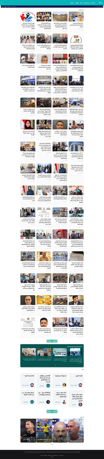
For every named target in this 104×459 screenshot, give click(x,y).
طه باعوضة (41, 402)
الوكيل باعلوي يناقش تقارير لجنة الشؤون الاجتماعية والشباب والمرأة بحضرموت (28, 176)
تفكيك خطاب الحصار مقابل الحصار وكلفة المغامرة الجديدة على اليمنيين (77, 397)
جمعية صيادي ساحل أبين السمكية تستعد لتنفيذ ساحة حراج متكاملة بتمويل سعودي (44, 359)
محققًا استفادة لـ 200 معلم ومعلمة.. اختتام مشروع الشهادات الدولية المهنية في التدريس (60, 360)
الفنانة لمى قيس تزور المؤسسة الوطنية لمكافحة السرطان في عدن (44, 175)
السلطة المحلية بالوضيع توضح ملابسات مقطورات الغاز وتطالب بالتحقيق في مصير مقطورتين (76, 46)
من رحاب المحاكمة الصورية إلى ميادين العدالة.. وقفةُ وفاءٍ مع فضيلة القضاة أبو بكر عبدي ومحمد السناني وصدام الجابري (77, 243)
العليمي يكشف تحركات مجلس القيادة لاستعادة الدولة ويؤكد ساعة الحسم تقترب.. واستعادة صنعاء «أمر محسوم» (77, 167)
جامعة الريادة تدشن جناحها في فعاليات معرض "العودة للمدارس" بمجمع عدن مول (28, 220)
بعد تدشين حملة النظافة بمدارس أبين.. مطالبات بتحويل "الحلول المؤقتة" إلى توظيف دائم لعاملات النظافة (60, 309)
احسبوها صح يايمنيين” (60, 375)
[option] (75, 355)
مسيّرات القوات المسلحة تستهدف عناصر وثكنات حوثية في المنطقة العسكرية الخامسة (60, 286)
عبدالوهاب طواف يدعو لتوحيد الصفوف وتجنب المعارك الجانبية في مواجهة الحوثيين (28, 308)
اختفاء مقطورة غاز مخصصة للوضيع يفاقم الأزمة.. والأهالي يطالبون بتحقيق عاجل (77, 264)
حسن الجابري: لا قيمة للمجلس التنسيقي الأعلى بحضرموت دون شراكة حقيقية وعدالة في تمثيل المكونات (44, 265)
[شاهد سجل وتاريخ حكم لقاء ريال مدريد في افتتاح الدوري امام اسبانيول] (28, 431)
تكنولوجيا (77, 3)
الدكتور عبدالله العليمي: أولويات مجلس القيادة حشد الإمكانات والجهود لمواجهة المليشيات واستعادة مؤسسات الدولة (76, 309)
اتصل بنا (41, 455)
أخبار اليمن (93, 3)
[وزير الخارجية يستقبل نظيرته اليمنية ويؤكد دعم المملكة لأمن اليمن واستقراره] (29, 352)
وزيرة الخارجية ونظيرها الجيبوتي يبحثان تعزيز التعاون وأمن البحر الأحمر (28, 198)
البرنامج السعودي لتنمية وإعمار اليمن (74, 346)
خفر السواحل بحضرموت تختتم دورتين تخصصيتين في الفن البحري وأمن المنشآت (61, 220)
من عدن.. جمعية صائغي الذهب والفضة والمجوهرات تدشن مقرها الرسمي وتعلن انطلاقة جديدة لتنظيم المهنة (76, 221)
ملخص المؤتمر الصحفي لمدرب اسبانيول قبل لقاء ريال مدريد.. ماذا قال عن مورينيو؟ (60, 439)
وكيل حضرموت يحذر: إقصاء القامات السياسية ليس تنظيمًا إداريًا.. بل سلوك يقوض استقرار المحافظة (76, 199)
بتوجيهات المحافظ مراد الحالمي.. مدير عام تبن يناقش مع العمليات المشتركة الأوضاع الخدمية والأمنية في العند (76, 331)
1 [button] (52, 444)
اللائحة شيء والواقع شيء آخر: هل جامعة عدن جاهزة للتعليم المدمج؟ (45, 378)
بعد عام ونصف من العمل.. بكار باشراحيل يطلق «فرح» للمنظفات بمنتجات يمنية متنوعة (44, 308)
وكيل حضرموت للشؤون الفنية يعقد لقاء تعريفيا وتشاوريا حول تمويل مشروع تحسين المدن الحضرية (77, 133)
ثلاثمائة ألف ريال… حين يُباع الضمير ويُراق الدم (44, 393)
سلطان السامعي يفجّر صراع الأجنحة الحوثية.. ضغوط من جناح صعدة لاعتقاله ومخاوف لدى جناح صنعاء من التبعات (44, 111)
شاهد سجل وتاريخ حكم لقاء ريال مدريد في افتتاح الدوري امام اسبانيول (29, 439)
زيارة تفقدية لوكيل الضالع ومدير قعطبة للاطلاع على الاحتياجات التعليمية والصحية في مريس (28, 264)
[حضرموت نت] (101, 2)
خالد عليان (74, 404)
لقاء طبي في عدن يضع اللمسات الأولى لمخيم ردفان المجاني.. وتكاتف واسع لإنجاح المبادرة (76, 88)
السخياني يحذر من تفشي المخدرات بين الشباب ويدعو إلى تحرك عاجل (44, 67)
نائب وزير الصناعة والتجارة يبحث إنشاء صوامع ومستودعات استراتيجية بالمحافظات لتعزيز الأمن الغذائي (76, 67)
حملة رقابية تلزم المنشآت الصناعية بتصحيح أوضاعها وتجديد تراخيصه (76, 24)
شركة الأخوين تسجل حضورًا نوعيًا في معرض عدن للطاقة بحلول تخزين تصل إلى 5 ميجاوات (28, 88)
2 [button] (51, 444)
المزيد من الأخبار (52, 341)
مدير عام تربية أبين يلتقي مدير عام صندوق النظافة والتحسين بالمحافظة (44, 46)
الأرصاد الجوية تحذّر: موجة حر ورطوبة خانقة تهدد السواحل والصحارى (29, 110)
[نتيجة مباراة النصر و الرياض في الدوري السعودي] (44, 431)
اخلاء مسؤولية (50, 455)
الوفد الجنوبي (79, 375)
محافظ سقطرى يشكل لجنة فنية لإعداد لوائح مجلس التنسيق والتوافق (28, 330)
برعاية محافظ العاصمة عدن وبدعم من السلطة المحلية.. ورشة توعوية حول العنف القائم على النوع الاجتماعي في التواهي (60, 67)
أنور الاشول (58, 385)
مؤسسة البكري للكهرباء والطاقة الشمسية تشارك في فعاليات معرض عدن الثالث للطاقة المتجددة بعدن (44, 133)
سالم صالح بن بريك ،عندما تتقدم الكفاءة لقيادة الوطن (61, 394)
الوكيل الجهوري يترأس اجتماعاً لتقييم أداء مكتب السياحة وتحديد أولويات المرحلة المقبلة (28, 154)
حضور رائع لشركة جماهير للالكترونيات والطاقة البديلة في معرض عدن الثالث (77, 286)
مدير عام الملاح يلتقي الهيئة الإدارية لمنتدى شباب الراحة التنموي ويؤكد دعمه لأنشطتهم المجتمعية (44, 287)
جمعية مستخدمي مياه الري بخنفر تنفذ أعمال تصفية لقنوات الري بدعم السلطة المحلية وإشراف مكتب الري (60, 25)
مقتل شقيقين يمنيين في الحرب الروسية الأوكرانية (28, 66)
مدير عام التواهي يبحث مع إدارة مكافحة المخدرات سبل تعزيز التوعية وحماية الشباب (28, 46)
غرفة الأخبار (41, 385)
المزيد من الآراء (52, 411)
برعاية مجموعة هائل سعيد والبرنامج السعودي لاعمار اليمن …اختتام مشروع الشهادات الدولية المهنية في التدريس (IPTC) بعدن (75, 360)
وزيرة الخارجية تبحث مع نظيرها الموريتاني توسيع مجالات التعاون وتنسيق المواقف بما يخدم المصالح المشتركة (60, 177)
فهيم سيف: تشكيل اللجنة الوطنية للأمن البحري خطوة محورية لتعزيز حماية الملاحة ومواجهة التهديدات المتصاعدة (76, 111)
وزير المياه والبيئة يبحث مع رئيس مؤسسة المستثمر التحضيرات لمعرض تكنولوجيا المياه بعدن (60, 110)
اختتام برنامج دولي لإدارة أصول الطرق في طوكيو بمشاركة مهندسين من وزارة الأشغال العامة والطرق (44, 89)
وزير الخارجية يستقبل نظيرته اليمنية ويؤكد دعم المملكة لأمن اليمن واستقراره (29, 359)
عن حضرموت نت (61, 455)
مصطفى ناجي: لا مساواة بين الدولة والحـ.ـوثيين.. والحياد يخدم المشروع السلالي (60, 132)
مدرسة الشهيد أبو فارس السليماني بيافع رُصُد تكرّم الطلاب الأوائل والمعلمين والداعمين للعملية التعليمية (44, 25)
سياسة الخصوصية (55, 455)
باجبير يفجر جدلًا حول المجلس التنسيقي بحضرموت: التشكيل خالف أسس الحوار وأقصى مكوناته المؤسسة (61, 243)
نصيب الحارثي (58, 402)
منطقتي (72, 3)
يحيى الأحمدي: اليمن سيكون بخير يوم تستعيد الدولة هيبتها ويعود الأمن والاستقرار (44, 330)
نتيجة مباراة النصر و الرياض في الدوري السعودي (44, 440)
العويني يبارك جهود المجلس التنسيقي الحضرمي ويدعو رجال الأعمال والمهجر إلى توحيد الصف (44, 198)
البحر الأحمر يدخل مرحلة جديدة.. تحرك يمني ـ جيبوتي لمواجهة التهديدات (28, 132)
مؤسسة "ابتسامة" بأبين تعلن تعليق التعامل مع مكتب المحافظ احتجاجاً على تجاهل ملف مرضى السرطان (28, 25)
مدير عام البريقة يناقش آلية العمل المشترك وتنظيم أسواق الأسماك (60, 197)
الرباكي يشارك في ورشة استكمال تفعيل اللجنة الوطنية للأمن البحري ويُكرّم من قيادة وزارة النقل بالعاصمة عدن (60, 265)
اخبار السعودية (86, 3)
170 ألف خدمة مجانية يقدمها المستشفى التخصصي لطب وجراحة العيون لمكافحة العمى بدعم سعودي (77, 155)
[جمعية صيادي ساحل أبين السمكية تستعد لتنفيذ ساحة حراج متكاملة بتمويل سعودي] (44, 352)
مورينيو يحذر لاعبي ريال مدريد (76, 441)
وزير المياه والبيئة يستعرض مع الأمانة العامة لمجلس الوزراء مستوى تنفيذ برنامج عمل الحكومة (45, 243)
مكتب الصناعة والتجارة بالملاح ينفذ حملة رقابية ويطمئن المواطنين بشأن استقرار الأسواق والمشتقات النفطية (28, 243)
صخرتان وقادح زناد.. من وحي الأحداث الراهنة (28, 393)
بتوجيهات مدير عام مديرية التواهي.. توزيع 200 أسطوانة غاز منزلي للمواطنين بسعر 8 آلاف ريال (28, 287)
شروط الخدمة (45, 455)
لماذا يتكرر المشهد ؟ (29, 375)
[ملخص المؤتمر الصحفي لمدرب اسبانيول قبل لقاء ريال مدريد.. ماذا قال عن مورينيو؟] (60, 431)
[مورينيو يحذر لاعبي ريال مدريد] (76, 431)
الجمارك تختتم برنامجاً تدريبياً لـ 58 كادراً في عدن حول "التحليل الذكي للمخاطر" (60, 330)
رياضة (81, 3)
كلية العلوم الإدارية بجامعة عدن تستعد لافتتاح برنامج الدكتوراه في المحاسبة (60, 46)
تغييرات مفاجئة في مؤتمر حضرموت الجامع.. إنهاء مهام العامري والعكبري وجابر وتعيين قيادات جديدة (45, 221)
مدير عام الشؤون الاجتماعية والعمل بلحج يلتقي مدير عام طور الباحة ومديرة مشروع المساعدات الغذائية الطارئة (60, 155)
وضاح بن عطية (74, 385)
